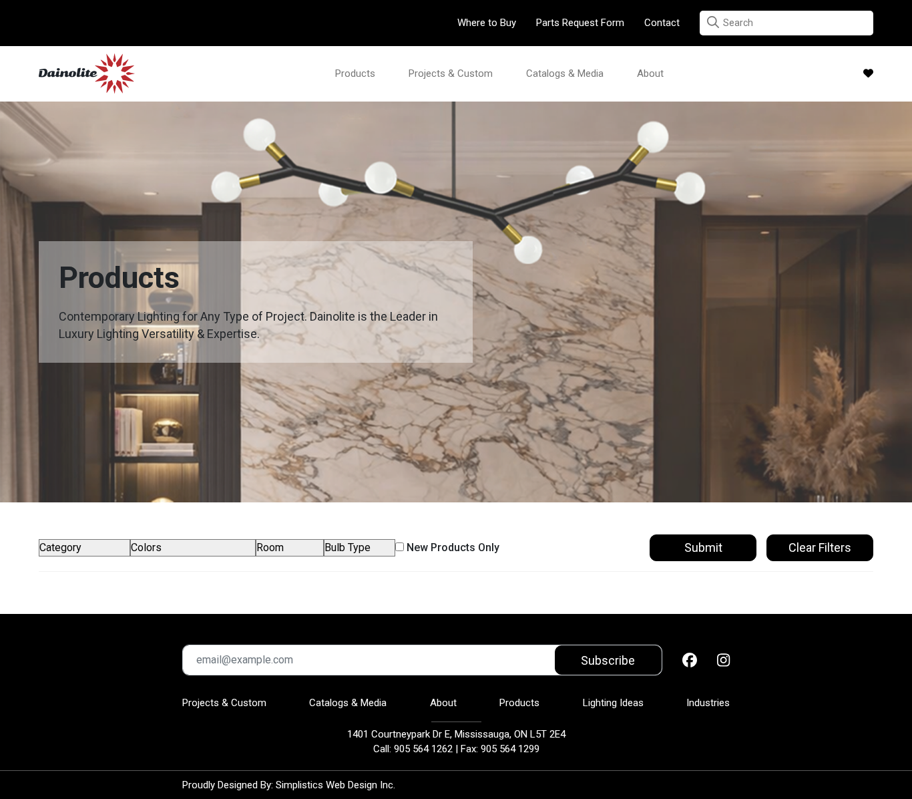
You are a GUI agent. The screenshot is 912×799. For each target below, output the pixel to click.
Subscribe (608, 660)
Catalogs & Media (565, 73)
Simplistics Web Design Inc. (335, 785)
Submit (703, 547)
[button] (713, 22)
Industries (708, 703)
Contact (662, 23)
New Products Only (451, 547)
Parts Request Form (580, 23)
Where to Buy (486, 23)
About (650, 73)
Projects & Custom (451, 73)
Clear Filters (819, 547)
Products (355, 73)
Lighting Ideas (613, 703)
